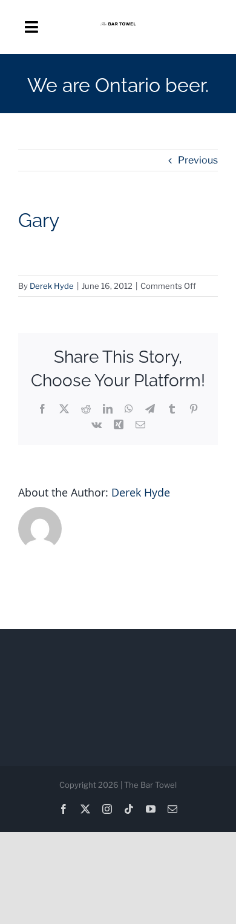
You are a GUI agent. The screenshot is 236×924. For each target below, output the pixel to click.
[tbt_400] (118, 27)
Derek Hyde (52, 286)
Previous (198, 160)
